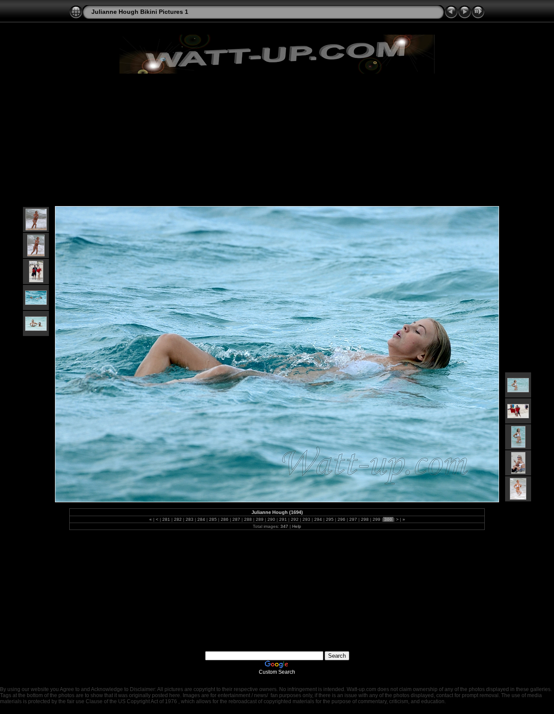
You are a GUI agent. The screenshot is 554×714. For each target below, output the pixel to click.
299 (376, 519)
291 (283, 519)
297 (353, 519)
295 (330, 519)
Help (296, 526)
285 (213, 519)
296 (341, 519)
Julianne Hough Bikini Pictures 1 (139, 11)
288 (248, 519)
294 (318, 519)
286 (224, 519)
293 (306, 519)
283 (189, 519)
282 (178, 519)
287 (236, 519)
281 (166, 519)
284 (201, 519)
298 (365, 519)
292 (295, 519)
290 (271, 519)
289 (259, 519)
